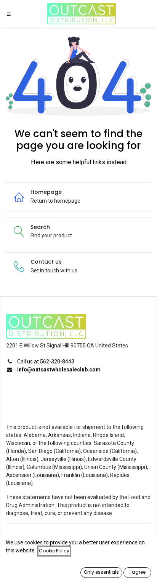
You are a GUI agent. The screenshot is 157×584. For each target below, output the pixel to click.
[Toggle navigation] (9, 14)
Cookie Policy (54, 550)
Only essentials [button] (101, 572)
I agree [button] (138, 572)
